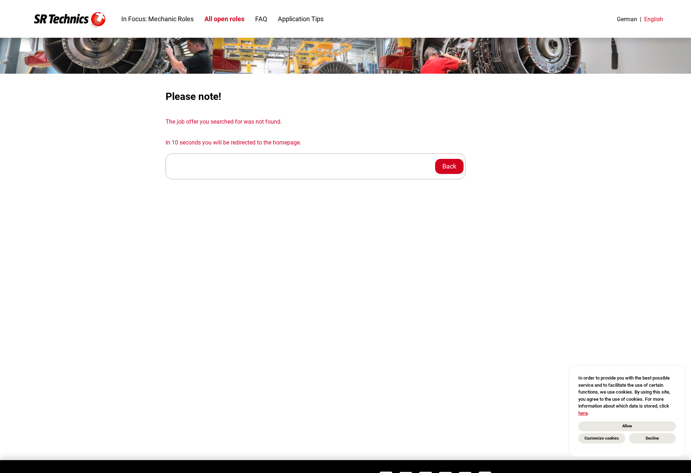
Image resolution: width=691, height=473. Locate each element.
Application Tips (301, 19)
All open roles (224, 19)
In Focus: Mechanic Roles (157, 19)
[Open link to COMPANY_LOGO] (69, 19)
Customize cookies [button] (601, 438)
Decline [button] (652, 438)
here (583, 413)
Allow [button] (627, 426)
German (627, 19)
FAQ (261, 19)
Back (449, 166)
